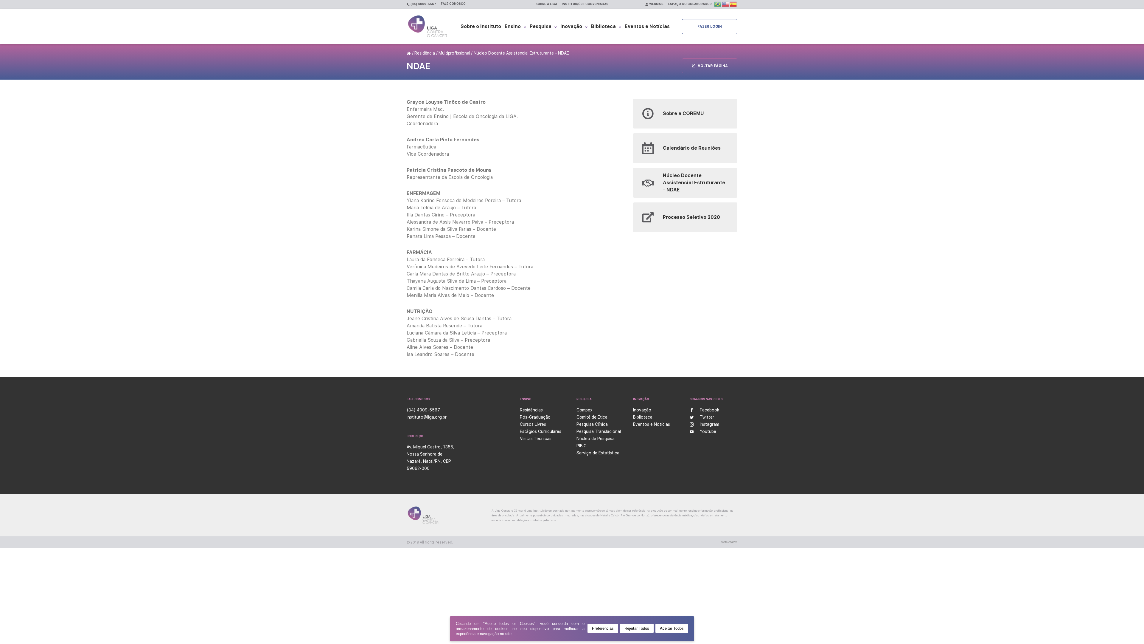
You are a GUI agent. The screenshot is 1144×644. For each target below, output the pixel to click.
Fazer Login (709, 26)
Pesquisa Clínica (592, 424)
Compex (584, 410)
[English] (726, 4)
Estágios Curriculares (540, 431)
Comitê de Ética (591, 417)
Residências (531, 410)
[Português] (718, 4)
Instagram (709, 424)
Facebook (709, 410)
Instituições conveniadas (585, 4)
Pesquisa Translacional (598, 431)
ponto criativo (729, 542)
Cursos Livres (533, 424)
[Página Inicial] (409, 53)
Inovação (571, 26)
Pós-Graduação (535, 417)
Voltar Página (713, 66)
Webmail (655, 4)
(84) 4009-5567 (423, 4)
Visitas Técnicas (535, 438)
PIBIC (581, 445)
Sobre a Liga (546, 4)
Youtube (708, 431)
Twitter (707, 417)
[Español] (733, 4)
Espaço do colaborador (690, 4)
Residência (424, 53)
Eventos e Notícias (647, 26)
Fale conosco (453, 3)
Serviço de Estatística (597, 453)
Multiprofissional (454, 53)
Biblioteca (603, 26)
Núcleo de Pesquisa (595, 438)
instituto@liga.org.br (427, 417)
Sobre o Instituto (481, 26)
